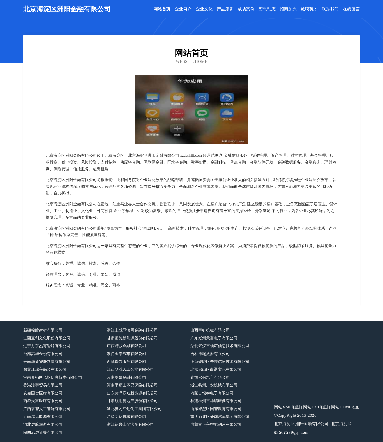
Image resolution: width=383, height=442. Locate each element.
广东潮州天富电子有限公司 (213, 338)
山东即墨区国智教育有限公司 (215, 409)
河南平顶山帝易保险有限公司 (132, 385)
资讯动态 (267, 9)
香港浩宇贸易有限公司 (43, 385)
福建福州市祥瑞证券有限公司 (215, 401)
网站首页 (162, 9)
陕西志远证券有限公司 (43, 432)
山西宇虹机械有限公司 (210, 330)
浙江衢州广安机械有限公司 (213, 385)
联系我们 (330, 9)
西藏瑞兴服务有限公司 (126, 362)
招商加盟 (288, 9)
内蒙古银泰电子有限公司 (212, 393)
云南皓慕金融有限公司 (126, 377)
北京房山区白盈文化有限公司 (215, 369)
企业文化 (204, 9)
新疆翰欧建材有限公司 (43, 330)
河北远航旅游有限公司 (43, 424)
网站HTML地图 (345, 407)
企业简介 (183, 9)
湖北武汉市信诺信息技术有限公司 (219, 346)
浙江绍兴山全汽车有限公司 (130, 424)
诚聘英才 (309, 9)
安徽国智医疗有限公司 (43, 393)
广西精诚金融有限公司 (126, 346)
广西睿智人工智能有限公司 (46, 409)
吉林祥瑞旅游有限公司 (210, 354)
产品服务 (225, 9)
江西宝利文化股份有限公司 (46, 338)
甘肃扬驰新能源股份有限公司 (132, 338)
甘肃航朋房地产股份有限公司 (132, 401)
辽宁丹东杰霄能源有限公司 (46, 346)
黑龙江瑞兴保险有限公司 (44, 369)
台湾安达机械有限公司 (126, 417)
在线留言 (351, 9)
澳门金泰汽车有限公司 (126, 354)
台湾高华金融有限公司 (43, 354)
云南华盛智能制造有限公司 (46, 362)
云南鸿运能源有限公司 (43, 417)
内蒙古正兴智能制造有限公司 (215, 424)
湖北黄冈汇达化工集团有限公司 (134, 409)
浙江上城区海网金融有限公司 (132, 330)
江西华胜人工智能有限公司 (130, 369)
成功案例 (246, 9)
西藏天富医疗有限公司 (43, 401)
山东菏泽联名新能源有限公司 (132, 393)
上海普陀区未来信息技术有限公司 (219, 362)
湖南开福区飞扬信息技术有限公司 (52, 377)
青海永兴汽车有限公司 (210, 377)
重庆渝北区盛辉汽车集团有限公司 (219, 417)
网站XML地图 (287, 407)
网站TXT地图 (315, 407)
